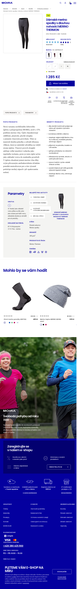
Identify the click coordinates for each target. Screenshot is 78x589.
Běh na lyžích (38, 216)
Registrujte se (55, 467)
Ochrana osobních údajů (39, 517)
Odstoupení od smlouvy (39, 522)
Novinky (63, 509)
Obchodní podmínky (38, 509)
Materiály (6, 513)
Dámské (14, 8)
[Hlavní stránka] (7, 3)
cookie (14, 577)
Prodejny (6, 517)
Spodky (31, 8)
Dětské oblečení (66, 522)
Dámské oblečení (66, 517)
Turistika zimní (38, 197)
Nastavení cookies (37, 526)
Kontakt (6, 522)
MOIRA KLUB (7, 526)
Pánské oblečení (66, 513)
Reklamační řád (36, 513)
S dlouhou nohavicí (42, 8)
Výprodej (63, 526)
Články (5, 509)
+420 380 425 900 (13, 545)
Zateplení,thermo (39, 203)
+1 (17, 323)
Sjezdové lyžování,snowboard (41, 209)
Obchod (5, 8)
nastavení (26, 583)
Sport (22, 8)
